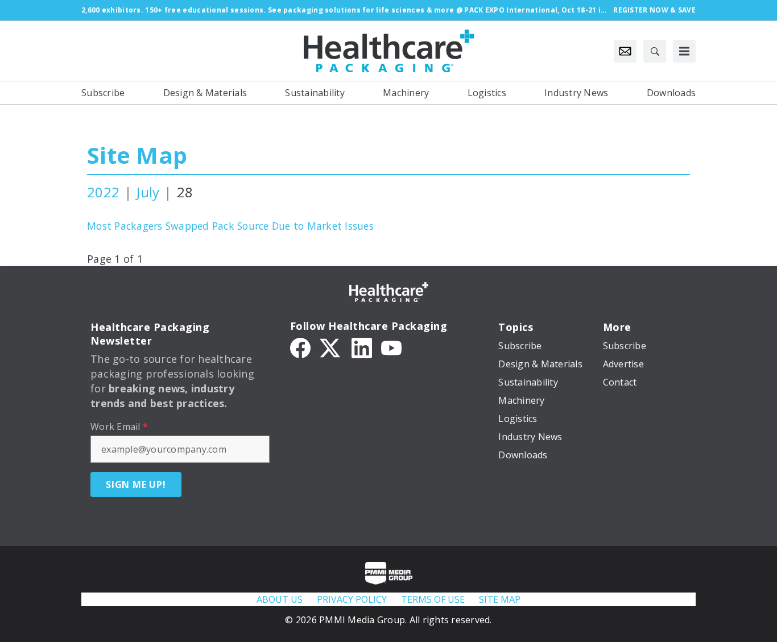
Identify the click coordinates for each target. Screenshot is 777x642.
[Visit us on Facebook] (300, 347)
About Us (280, 599)
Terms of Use (433, 599)
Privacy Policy (352, 599)
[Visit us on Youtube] (391, 347)
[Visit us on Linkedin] (362, 347)
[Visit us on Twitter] (331, 347)
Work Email (119, 426)
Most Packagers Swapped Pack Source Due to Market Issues (230, 226)
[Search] (654, 51)
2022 (103, 192)
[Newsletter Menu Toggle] (625, 51)
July (148, 192)
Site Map (137, 155)
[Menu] (684, 51)
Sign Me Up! (136, 484)
